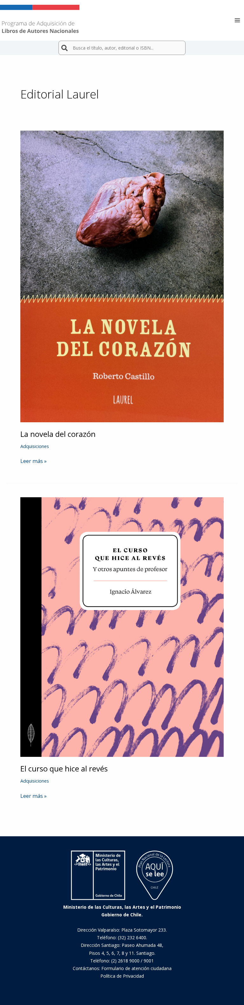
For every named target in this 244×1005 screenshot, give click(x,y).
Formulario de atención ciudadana (136, 968)
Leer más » (33, 461)
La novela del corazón (58, 434)
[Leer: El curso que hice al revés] (122, 626)
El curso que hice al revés (64, 769)
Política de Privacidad (122, 976)
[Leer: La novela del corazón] (122, 276)
